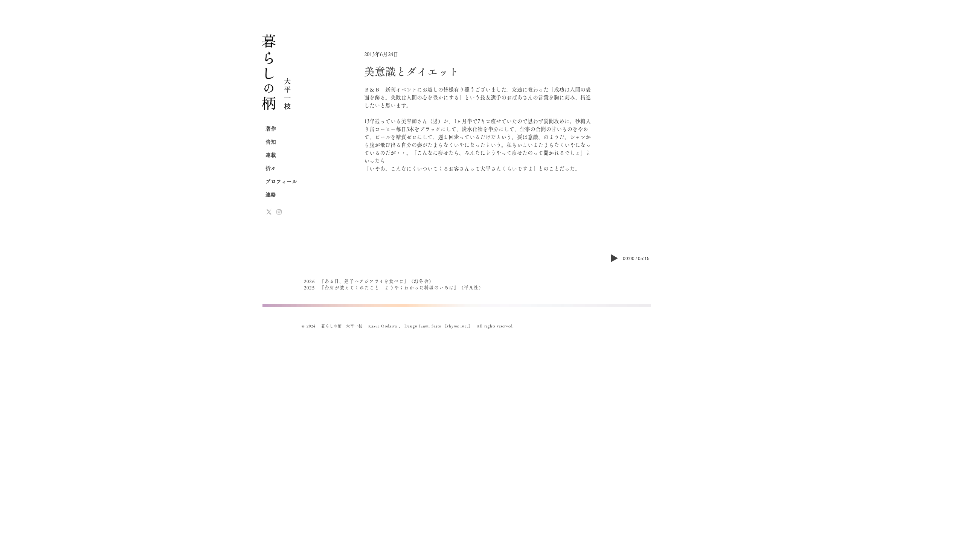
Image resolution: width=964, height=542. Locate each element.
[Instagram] (279, 212)
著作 (270, 128)
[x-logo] (268, 212)
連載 (270, 155)
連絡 (270, 194)
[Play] (614, 258)
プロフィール (281, 181)
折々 (270, 168)
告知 (270, 142)
